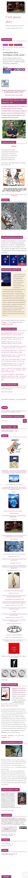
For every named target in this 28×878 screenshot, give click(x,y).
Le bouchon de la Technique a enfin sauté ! (14, 53)
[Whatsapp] (18, 69)
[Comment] (4, 69)
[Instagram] (15, 69)
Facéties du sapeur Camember (11, 194)
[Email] (7, 69)
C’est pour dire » (5, 827)
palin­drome (20, 641)
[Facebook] (10, 69)
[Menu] (2, 32)
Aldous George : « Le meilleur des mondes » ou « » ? (13, 347)
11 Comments (7, 49)
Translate (11, 845)
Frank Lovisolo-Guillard (7, 346)
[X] (12, 69)
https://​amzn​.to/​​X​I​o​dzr (12, 706)
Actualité (5, 44)
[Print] (24, 69)
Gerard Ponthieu (14, 47)
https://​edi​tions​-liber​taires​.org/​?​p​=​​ (11, 704)
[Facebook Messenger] (21, 69)
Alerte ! (11, 44)
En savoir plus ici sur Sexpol (7, 810)
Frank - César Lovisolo (7, 359)
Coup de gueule (18, 44)
